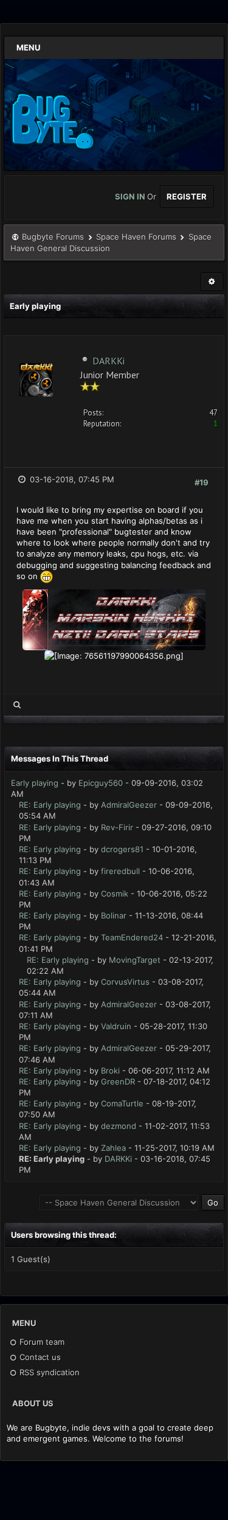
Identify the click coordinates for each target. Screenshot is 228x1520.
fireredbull (120, 871)
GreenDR (118, 1081)
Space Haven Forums (136, 236)
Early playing (34, 783)
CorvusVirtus (125, 982)
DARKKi (108, 361)
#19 (202, 482)
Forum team (40, 1342)
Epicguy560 (100, 783)
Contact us (39, 1357)
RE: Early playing (50, 805)
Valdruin (116, 1026)
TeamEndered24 (132, 937)
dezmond (118, 1126)
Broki (110, 1070)
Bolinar (113, 915)
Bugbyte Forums (53, 236)
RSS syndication (48, 1372)
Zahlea (113, 1148)
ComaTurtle (122, 1103)
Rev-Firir (117, 827)
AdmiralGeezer (129, 805)
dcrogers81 (122, 849)
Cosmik (114, 893)
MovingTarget (135, 960)
